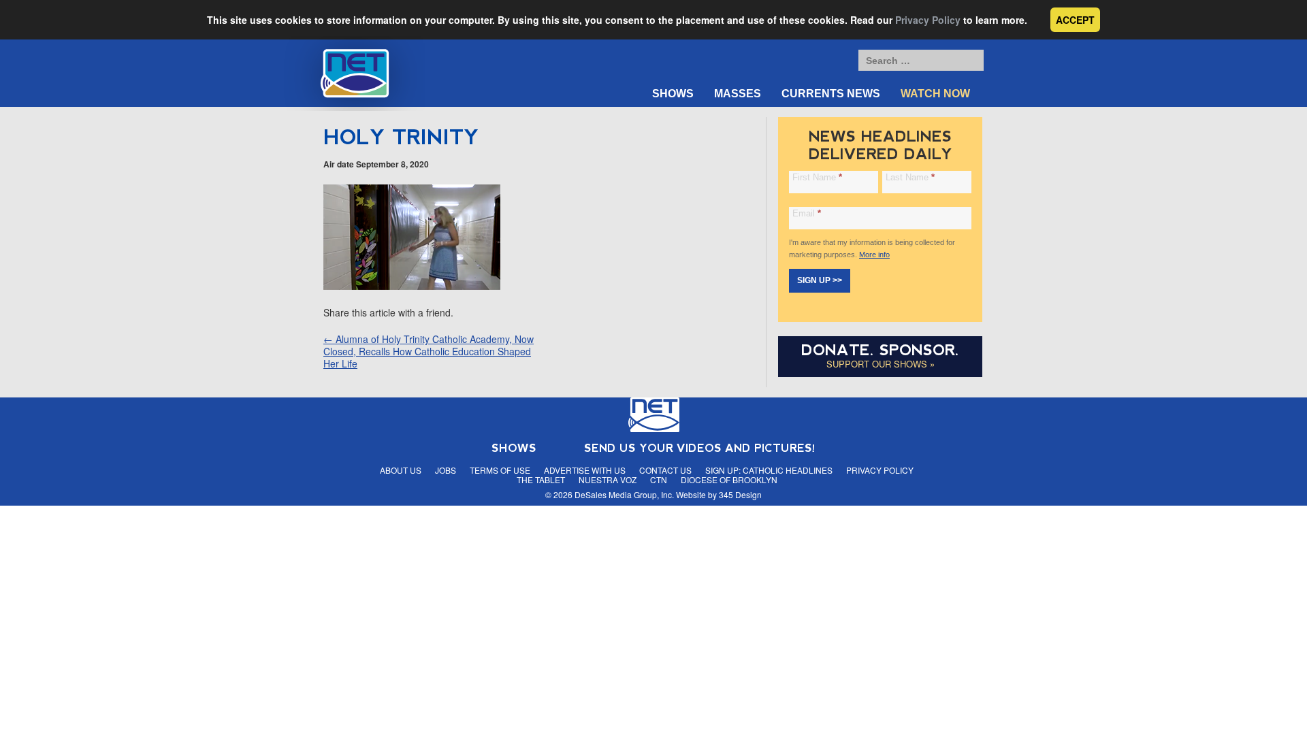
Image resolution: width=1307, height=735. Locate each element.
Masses (737, 93)
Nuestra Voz (607, 479)
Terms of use (500, 470)
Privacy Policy (928, 20)
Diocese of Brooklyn (729, 479)
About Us (400, 470)
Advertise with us (585, 470)
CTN (658, 479)
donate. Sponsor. (880, 350)
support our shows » (880, 363)
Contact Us (665, 470)
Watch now (935, 93)
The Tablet (541, 479)
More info (874, 254)
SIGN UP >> (819, 280)
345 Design (740, 494)
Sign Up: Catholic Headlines (769, 470)
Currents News (830, 93)
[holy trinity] (411, 286)
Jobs (445, 470)
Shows (673, 93)
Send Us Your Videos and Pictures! (700, 448)
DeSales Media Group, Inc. (624, 494)
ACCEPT (1075, 20)
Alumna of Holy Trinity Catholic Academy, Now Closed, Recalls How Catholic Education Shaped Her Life (428, 351)
